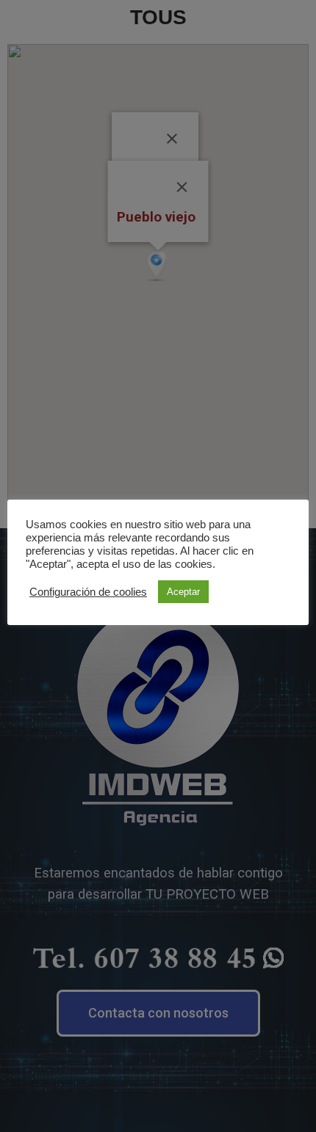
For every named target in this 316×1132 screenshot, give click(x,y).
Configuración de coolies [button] (88, 592)
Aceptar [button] (183, 591)
